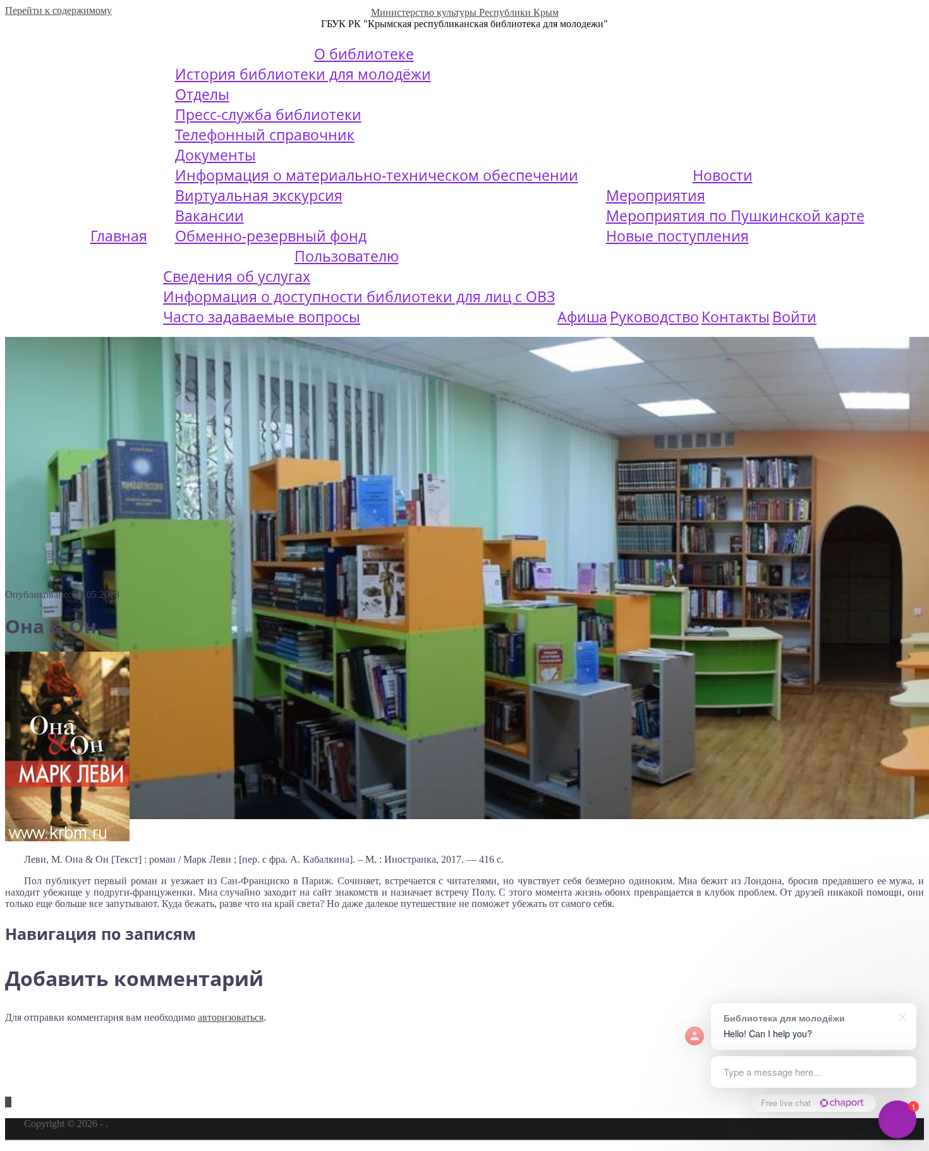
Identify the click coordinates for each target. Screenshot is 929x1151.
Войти (794, 317)
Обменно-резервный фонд (271, 236)
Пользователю (346, 256)
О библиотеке (364, 54)
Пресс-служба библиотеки (268, 114)
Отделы (202, 94)
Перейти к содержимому (58, 10)
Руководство (654, 317)
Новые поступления (677, 236)
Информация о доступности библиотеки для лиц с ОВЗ (359, 296)
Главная (118, 236)
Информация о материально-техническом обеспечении (376, 175)
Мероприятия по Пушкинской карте (735, 215)
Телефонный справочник (265, 135)
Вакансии (209, 215)
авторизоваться (231, 1017)
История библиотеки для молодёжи (303, 74)
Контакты (735, 317)
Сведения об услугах (236, 276)
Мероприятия (655, 195)
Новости (723, 175)
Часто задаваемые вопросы (261, 317)
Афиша (582, 317)
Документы (215, 155)
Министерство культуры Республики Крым (465, 12)
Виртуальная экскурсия (259, 195)
